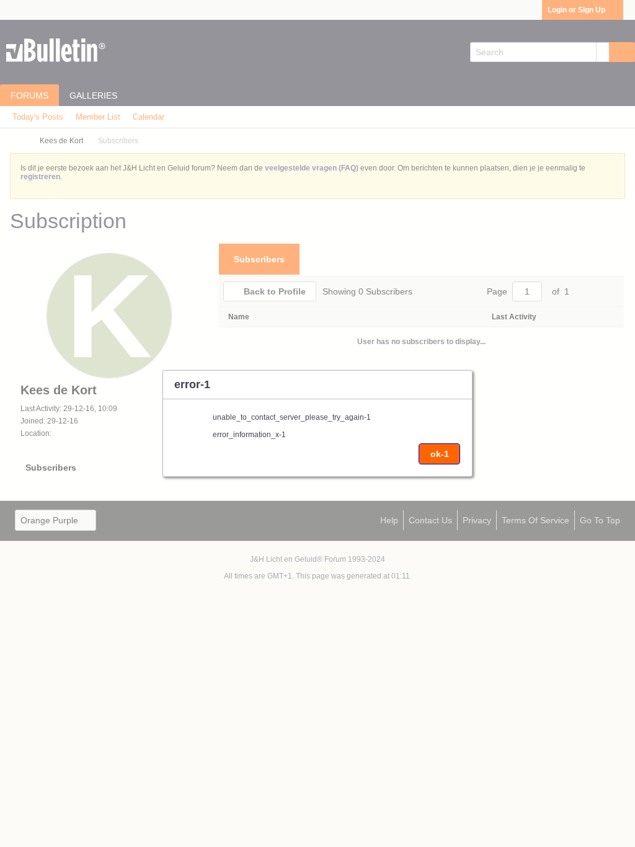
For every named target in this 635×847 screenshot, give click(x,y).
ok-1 (439, 454)
